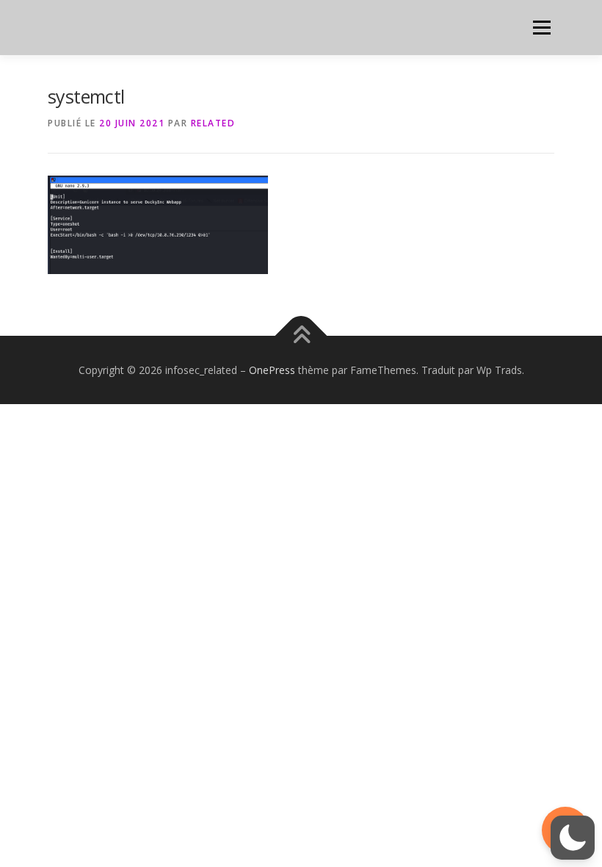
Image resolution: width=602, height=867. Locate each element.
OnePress (272, 370)
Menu (541, 27)
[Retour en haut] (301, 335)
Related (213, 123)
